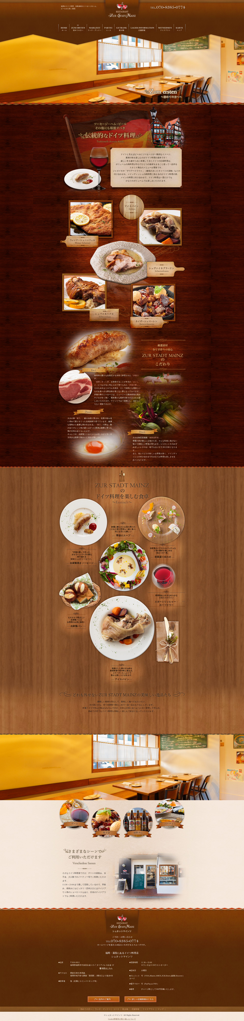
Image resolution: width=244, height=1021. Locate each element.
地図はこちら (106, 968)
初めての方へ (86, 1009)
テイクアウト (149, 1009)
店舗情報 (135, 1009)
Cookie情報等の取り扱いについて (122, 1019)
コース (116, 1009)
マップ (161, 1009)
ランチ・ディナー (103, 1009)
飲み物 (125, 1009)
